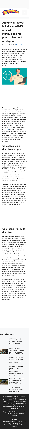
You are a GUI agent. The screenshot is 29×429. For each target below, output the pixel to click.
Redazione (13, 425)
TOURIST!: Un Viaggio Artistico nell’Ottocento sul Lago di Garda (16, 389)
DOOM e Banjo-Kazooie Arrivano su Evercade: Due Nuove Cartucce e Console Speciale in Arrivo (16, 341)
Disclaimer (14, 426)
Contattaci (14, 415)
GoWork (6, 129)
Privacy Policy (21, 425)
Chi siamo (6, 425)
